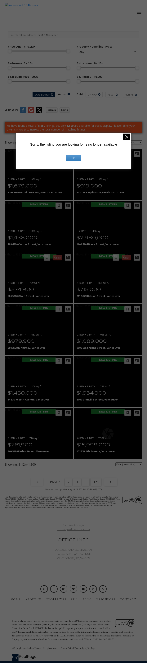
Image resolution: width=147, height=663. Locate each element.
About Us (33, 599)
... (86, 482)
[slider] (10, 51)
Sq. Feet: (90, 77)
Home (16, 599)
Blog (87, 599)
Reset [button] (111, 94)
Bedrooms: (20, 63)
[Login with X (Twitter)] (39, 112)
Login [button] (64, 110)
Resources (105, 599)
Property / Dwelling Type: (94, 46)
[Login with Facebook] (23, 112)
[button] (44, 589)
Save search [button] (42, 94)
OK (73, 158)
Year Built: (23, 77)
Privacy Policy (67, 648)
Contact (128, 599)
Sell (74, 599)
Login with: (11, 109)
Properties (56, 599)
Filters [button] (129, 94)
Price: (21, 46)
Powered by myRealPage (84, 648)
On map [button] (92, 94)
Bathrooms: (90, 63)
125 (96, 482)
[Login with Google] (31, 112)
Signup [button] (52, 110)
